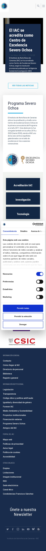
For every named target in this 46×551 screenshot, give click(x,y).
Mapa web (7, 439)
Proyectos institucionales (14, 415)
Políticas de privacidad (13, 444)
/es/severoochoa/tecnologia (23, 213)
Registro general (10, 378)
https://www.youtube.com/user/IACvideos (28, 529)
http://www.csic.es (21, 341)
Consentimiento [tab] (10, 231)
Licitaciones (8, 472)
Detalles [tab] (23, 231)
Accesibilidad (9, 457)
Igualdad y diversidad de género (17, 402)
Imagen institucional (12, 477)
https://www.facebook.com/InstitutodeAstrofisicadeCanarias (12, 529)
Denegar (23, 324)
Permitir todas (23, 308)
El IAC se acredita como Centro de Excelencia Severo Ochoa (21, 40)
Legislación (8, 389)
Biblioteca (7, 374)
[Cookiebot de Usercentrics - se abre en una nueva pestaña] (32, 224)
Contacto (7, 361)
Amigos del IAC (10, 428)
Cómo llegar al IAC (11, 365)
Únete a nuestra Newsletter (23, 512)
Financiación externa (12, 419)
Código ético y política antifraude (18, 398)
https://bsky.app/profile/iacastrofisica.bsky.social (33, 529)
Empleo (6, 468)
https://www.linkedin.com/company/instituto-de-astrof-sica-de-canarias (23, 529)
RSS (5, 481)
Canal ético (8, 489)
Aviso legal (8, 448)
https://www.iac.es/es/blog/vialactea (38, 529)
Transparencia (9, 394)
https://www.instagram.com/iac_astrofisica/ (17, 529)
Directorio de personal (13, 369)
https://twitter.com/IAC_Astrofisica (7, 529)
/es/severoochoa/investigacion (23, 198)
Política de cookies (11, 452)
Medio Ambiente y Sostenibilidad (17, 411)
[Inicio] (4, 6)
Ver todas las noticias (23, 86)
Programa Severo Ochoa (14, 423)
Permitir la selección (23, 316)
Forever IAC (8, 406)
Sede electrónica (10, 485)
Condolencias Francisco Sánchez (18, 494)
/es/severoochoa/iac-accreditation (23, 184)
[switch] (39, 282)
